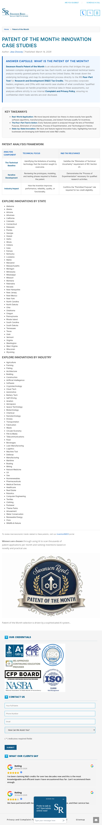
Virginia (9, 340)
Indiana (9, 245)
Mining (9, 466)
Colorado (10, 221)
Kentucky (10, 254)
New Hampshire (13, 289)
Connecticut (11, 224)
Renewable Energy (14, 517)
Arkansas (10, 215)
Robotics (10, 493)
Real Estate (11, 490)
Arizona (9, 212)
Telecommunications (15, 437)
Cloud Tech (11, 389)
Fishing (9, 368)
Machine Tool (12, 451)
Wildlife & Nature (13, 523)
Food (8, 440)
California (10, 218)
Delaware (10, 227)
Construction (11, 377)
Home (6, 29)
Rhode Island (12, 319)
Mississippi (11, 275)
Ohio (8, 307)
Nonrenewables (13, 478)
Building (9, 374)
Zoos (8, 520)
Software (10, 383)
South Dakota (12, 325)
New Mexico (11, 295)
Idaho (8, 239)
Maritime (10, 460)
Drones (9, 419)
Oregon (9, 313)
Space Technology (14, 407)
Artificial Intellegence (15, 380)
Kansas (9, 251)
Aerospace (11, 404)
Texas (9, 331)
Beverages (11, 442)
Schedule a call (93, 2)
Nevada (9, 287)
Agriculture (11, 362)
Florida (9, 230)
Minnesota (10, 272)
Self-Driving (11, 398)
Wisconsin (10, 349)
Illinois (9, 242)
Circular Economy (14, 431)
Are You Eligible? (72, 2)
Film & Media (11, 434)
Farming (9, 365)
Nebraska (10, 283)
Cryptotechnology (14, 386)
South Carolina (12, 322)
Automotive (11, 392)
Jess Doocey (16, 51)
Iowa (8, 248)
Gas (8, 475)
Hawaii (9, 236)
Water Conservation (14, 514)
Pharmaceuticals (13, 481)
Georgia (9, 233)
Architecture (11, 371)
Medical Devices (13, 484)
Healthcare (11, 487)
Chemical (10, 413)
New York (10, 298)
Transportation (12, 422)
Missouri (9, 277)
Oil (7, 472)
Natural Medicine (13, 469)
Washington (11, 343)
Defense (10, 454)
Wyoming (10, 352)
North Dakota (12, 304)
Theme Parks (12, 508)
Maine (9, 260)
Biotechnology (12, 410)
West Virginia (12, 346)
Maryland (10, 263)
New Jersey (11, 292)
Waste (9, 428)
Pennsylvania (12, 316)
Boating (9, 463)
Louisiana (10, 257)
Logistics (10, 448)
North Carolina (12, 301)
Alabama (10, 206)
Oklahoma (10, 310)
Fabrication (11, 425)
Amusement (11, 511)
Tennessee (11, 328)
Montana (10, 281)
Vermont (10, 337)
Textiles (9, 499)
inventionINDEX (63, 534)
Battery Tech (12, 395)
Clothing (10, 502)
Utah (8, 334)
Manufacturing (12, 457)
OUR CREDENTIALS (20, 637)
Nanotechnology (13, 416)
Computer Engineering (16, 496)
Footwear (10, 505)
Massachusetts (12, 266)
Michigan (10, 269)
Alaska (9, 209)
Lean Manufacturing (15, 446)
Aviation (9, 401)
